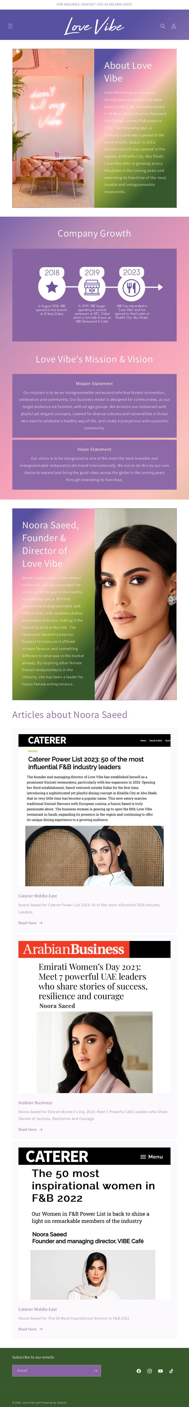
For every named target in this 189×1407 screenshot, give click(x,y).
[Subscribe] (95, 1370)
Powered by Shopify (54, 1402)
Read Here (27, 922)
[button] (10, 26)
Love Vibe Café (31, 1402)
